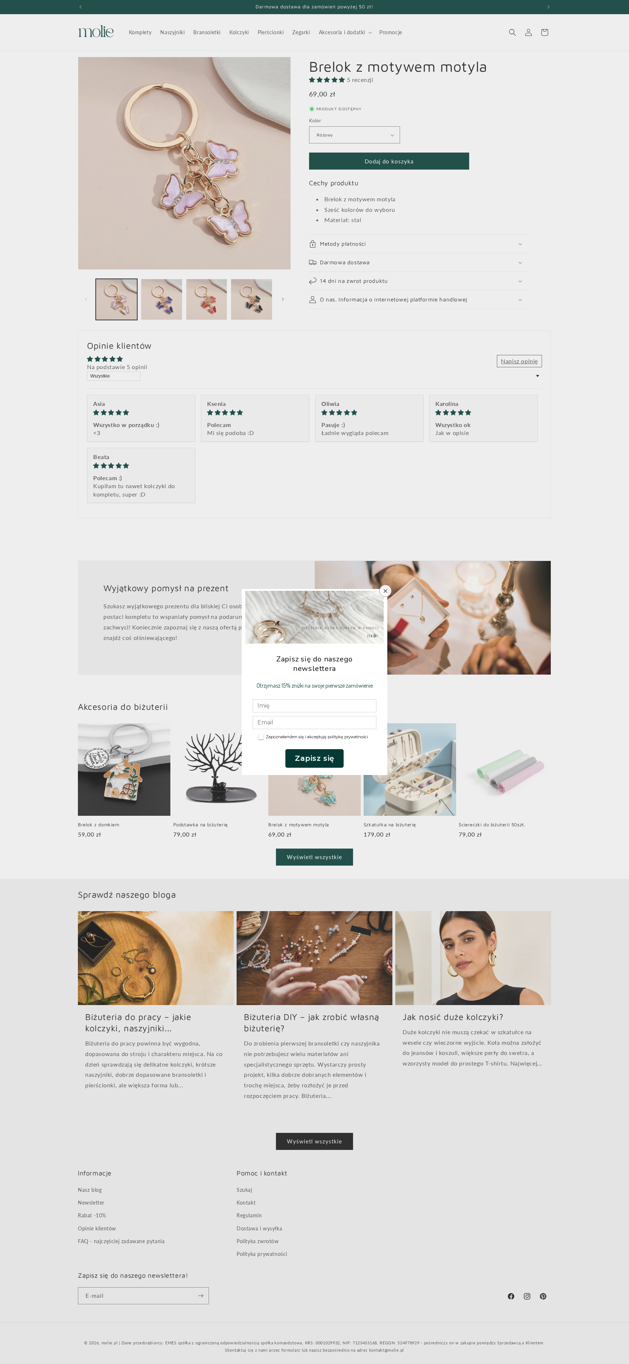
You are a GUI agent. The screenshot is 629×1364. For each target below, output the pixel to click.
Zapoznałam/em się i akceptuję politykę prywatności (317, 736)
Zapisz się (314, 758)
